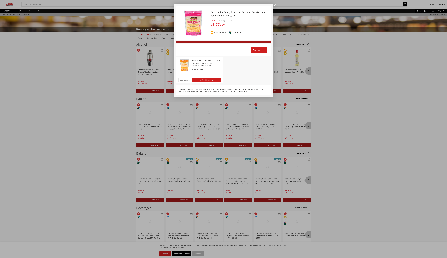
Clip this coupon (207, 80)
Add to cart (257, 50)
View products (185, 80)
